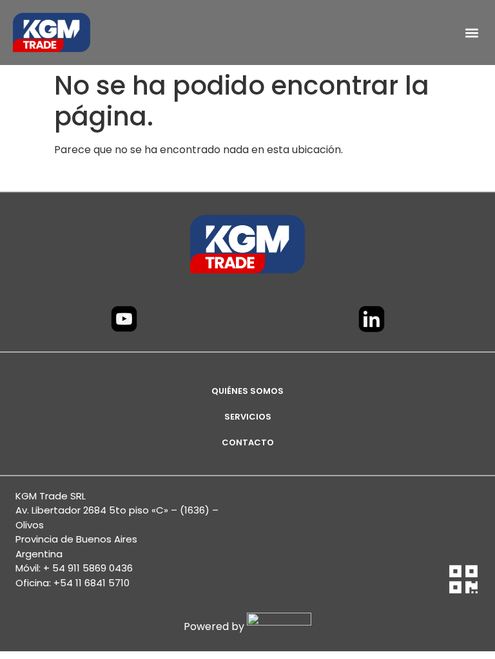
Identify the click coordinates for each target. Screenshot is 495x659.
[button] (471, 32)
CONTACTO (248, 442)
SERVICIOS (247, 417)
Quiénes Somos (247, 391)
